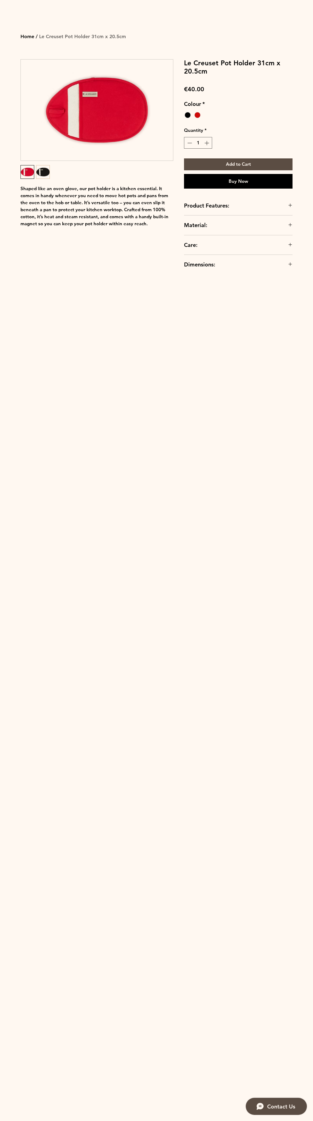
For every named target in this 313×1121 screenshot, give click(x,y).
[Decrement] (189, 143)
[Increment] (207, 143)
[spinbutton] (198, 143)
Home (27, 36)
